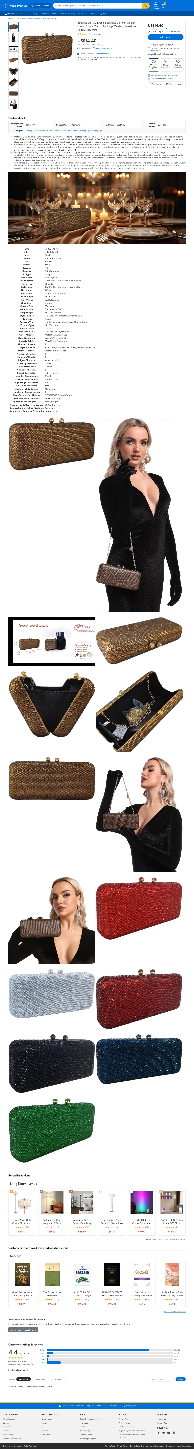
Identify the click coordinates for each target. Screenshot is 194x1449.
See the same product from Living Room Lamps (165, 1239)
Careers (93, 13)
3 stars (42, 1356)
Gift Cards (45, 1434)
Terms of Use (124, 1419)
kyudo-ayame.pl (102, 53)
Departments (12, 13)
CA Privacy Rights (126, 1426)
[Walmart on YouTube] (168, 1433)
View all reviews (18, 1370)
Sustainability (8, 1434)
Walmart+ (45, 1430)
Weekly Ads (131, 1406)
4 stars (42, 1353)
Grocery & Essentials (49, 13)
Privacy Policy (124, 1423)
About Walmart (9, 1419)
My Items (103, 13)
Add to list (157, 84)
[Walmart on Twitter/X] (163, 1433)
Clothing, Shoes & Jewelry (24, 18)
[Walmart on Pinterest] (174, 1433)
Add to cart (165, 37)
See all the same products (175, 1311)
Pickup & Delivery (68, 13)
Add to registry (175, 84)
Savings (34, 13)
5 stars (42, 1350)
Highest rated (40, 1379)
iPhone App (161, 1419)
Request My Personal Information (132, 1430)
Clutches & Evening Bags (81, 130)
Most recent (23, 1379)
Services (24, 13)
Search (180, 1379)
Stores (44, 1423)
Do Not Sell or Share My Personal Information (147, 1446)
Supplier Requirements (12, 1438)
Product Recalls (86, 1434)
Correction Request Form (23, 1329)
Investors (6, 1430)
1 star (43, 1362)
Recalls (82, 1426)
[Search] (146, 6)
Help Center (96, 1406)
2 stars (42, 1359)
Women (38, 18)
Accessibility (85, 1430)
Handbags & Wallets (50, 18)
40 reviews (96, 34)
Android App (162, 1423)
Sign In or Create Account (72, 1406)
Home (10, 18)
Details (169, 79)
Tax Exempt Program (88, 1438)
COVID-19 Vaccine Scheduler (92, 1419)
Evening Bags (97, 130)
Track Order (113, 1406)
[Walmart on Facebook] (158, 1433)
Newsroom (7, 1426)
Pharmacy (82, 13)
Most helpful (57, 1379)
